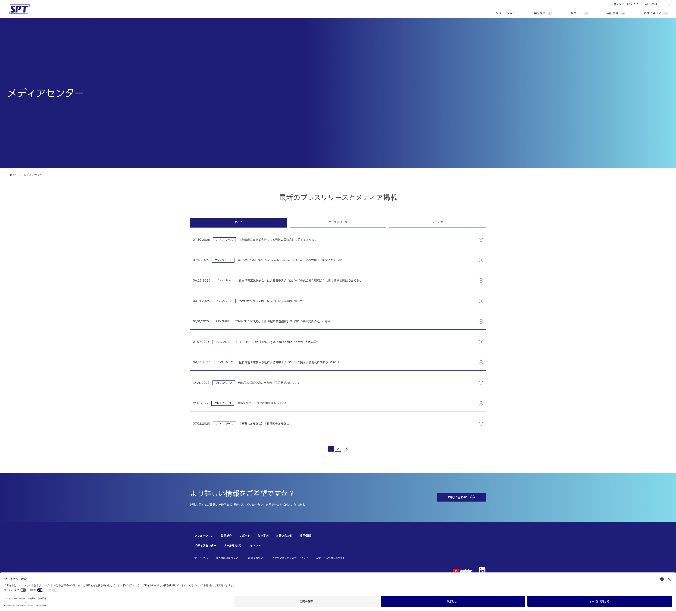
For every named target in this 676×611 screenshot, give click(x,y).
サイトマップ (201, 558)
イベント (255, 545)
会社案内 (612, 13)
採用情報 (305, 536)
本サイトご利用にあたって (330, 558)
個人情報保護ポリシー (228, 558)
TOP (13, 175)
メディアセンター (205, 545)
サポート (576, 13)
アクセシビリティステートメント (290, 558)
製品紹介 (539, 13)
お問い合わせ (652, 13)
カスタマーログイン (625, 4)
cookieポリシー (256, 558)
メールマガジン (233, 545)
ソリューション (505, 13)
